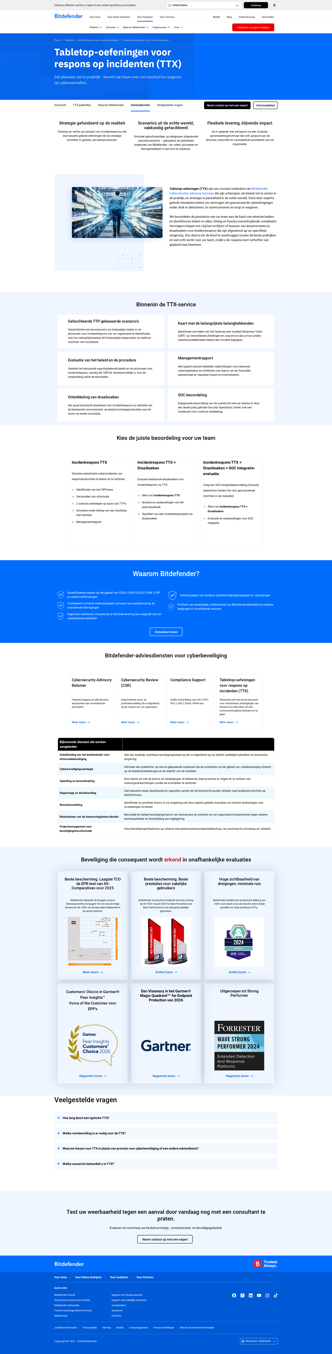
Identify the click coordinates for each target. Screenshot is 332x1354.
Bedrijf (120, 1327)
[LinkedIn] (251, 1295)
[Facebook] (234, 1295)
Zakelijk (69, 40)
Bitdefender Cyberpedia (66, 1305)
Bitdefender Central (64, 1294)
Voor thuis (60, 1277)
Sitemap (106, 1327)
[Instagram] (267, 1295)
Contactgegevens (138, 1327)
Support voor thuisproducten (127, 1294)
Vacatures (117, 1310)
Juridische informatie (65, 1327)
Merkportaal (60, 1315)
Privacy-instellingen (163, 1327)
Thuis (57, 40)
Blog (229, 17)
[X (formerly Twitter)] (242, 1295)
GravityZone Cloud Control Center (72, 1300)
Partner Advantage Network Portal (72, 1310)
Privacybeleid (89, 1327)
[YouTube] (259, 1295)
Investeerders (119, 1305)
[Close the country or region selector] (274, 5)
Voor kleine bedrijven (88, 1277)
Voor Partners (145, 1277)
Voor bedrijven (119, 1277)
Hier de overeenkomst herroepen (197, 1327)
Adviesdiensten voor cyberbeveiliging (98, 40)
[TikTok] (276, 1295)
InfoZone (116, 1315)
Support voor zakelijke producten (129, 1300)
